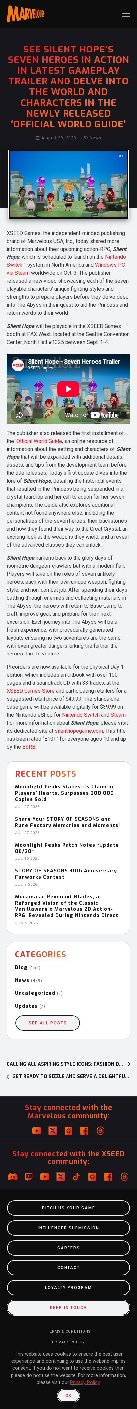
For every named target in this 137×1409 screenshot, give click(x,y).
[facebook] (84, 1130)
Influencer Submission (68, 1228)
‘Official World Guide (38, 441)
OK (68, 1395)
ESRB (28, 747)
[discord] (12, 1176)
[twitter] (52, 1130)
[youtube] (36, 1130)
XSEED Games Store (31, 691)
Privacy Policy (68, 1342)
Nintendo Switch (81, 715)
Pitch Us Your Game (68, 1208)
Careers (68, 1248)
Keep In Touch (68, 1307)
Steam (118, 715)
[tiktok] (76, 1176)
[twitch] (28, 1176)
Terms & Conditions (68, 1331)
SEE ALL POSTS (48, 1023)
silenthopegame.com (79, 731)
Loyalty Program (68, 1287)
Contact (68, 1267)
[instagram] (68, 1130)
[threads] (100, 1130)
